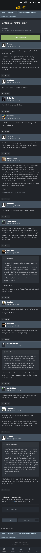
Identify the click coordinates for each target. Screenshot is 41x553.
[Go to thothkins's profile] (4, 252)
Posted (13, 46)
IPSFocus (24, 542)
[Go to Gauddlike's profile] (4, 117)
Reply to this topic (20, 37)
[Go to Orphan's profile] (4, 438)
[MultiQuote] (2, 75)
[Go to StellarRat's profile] (4, 99)
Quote (7, 75)
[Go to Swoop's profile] (4, 45)
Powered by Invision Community (20, 544)
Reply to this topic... (12, 509)
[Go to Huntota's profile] (4, 137)
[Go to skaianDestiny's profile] (4, 345)
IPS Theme (17, 542)
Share (10, 520)
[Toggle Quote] (4, 258)
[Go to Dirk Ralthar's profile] (4, 222)
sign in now (11, 501)
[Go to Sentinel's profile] (4, 303)
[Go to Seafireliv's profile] (4, 81)
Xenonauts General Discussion (21, 30)
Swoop (6, 28)
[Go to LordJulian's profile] (4, 409)
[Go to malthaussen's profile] (4, 159)
